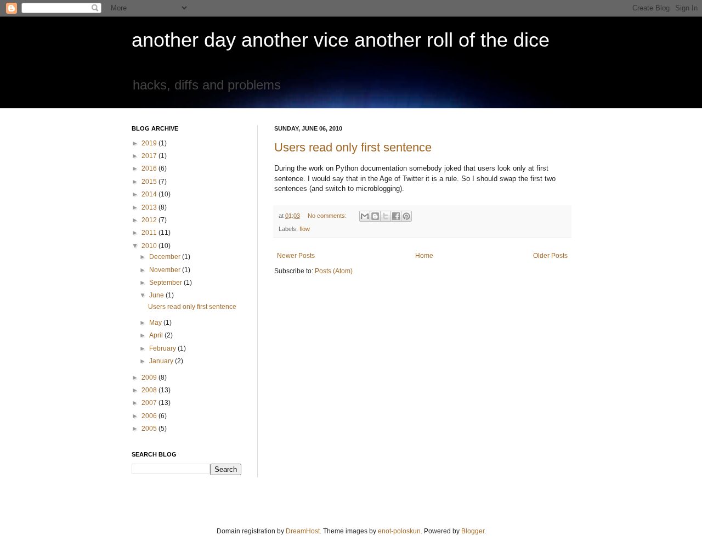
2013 (149, 207)
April (157, 335)
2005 (149, 428)
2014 (149, 194)
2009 (149, 377)
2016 (149, 168)
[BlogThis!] (375, 216)
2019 (149, 143)
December (165, 257)
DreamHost (303, 531)
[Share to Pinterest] (406, 216)
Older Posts (550, 256)
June (157, 295)
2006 (149, 416)
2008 (149, 390)
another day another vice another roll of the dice (341, 40)
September (166, 282)
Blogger (472, 531)
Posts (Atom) (334, 271)
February (163, 348)
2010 (149, 246)
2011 (149, 232)
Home (424, 256)
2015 (149, 181)
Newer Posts (296, 256)
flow (304, 229)
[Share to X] (385, 216)
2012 (149, 220)
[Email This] (364, 216)
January (162, 361)
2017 (149, 156)
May (156, 322)
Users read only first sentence (353, 147)
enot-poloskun (399, 531)
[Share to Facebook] (395, 216)
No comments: (328, 215)
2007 (149, 403)
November (165, 270)
